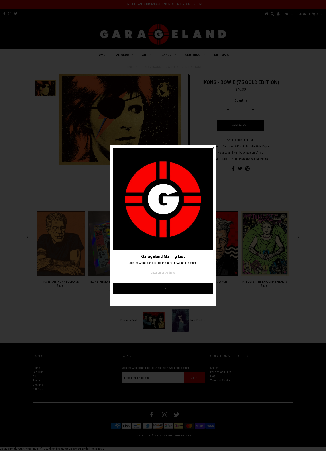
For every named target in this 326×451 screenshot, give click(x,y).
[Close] (213, 148)
